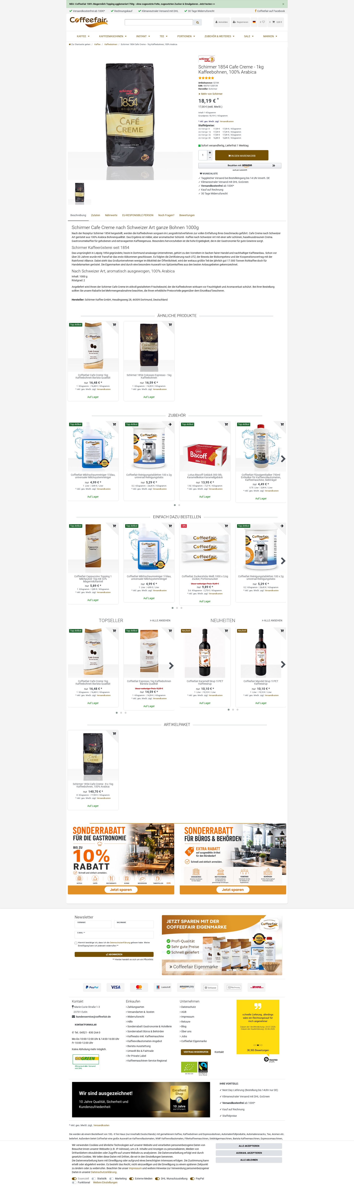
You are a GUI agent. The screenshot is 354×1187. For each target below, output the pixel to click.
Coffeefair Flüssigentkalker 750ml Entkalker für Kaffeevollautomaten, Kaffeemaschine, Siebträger (261, 477)
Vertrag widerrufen (196, 1052)
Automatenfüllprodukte (233, 1134)
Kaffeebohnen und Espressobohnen (201, 1134)
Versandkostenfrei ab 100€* (89, 11)
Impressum (187, 1016)
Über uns (186, 1031)
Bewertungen (187, 215)
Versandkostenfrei (233, 1102)
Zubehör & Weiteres (218, 36)
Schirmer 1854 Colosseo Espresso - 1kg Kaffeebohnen (149, 376)
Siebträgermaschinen (220, 1138)
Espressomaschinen (271, 1138)
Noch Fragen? (166, 215)
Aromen (276, 1134)
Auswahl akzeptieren (249, 1153)
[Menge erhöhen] (209, 152)
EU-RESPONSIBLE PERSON (137, 215)
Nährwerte (111, 215)
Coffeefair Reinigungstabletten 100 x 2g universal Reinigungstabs (149, 476)
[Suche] (197, 22)
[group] (93, 346)
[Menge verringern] (209, 157)
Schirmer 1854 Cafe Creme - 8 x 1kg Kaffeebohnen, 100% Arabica (93, 785)
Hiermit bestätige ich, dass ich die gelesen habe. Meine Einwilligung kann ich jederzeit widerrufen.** (114, 944)
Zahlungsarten (135, 1006)
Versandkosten (226, 121)
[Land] (254, 22)
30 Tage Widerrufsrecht (201, 11)
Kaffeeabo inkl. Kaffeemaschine (145, 1036)
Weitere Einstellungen (105, 1182)
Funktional (84, 1182)
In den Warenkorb (243, 155)
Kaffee (82, 36)
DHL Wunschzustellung (174, 1178)
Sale (247, 36)
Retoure (185, 1021)
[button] (239, 167)
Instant (141, 36)
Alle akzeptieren (249, 1146)
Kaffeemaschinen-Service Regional (147, 1060)
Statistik (102, 1178)
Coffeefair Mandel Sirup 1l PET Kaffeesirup (261, 682)
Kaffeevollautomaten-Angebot (144, 1041)
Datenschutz (188, 1006)
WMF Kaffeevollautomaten (169, 1138)
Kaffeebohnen (110, 44)
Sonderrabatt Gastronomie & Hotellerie (149, 1026)
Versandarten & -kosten (140, 1011)
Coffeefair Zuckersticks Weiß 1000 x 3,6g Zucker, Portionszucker (205, 577)
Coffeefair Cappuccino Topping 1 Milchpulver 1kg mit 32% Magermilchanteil (93, 579)
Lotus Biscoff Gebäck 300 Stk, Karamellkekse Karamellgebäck (205, 476)
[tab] (78, 215)
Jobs (184, 1036)
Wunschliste (210, 173)
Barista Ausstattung (139, 1046)
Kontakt (219, 1052)
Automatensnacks (256, 1134)
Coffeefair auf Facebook (271, 11)
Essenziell (83, 1178)
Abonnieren (115, 954)
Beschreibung (78, 215)
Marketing (121, 1178)
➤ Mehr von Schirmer (210, 93)
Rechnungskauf (123, 11)
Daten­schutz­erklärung (104, 1172)
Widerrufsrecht (135, 1016)
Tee (162, 36)
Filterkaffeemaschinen (196, 1138)
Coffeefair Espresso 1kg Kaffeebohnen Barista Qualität (149, 682)
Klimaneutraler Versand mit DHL (160, 11)
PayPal (200, 1178)
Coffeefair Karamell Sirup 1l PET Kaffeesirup (205, 682)
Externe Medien (143, 1178)
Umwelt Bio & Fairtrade (140, 1050)
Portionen (184, 36)
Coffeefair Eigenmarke (194, 1041)
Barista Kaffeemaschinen (246, 1138)
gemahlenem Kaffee (171, 1134)
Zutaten (95, 215)
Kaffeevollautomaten (143, 1138)
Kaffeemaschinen (111, 36)
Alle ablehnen (249, 1160)
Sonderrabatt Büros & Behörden (145, 1031)
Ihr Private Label (136, 1055)
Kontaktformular (86, 1024)
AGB (183, 1011)
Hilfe (130, 1021)
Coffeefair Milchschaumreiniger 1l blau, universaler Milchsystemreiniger (93, 476)
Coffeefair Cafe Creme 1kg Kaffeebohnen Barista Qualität (93, 376)
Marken (268, 36)
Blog (183, 1026)
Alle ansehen (161, 620)
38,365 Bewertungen (258, 1050)
